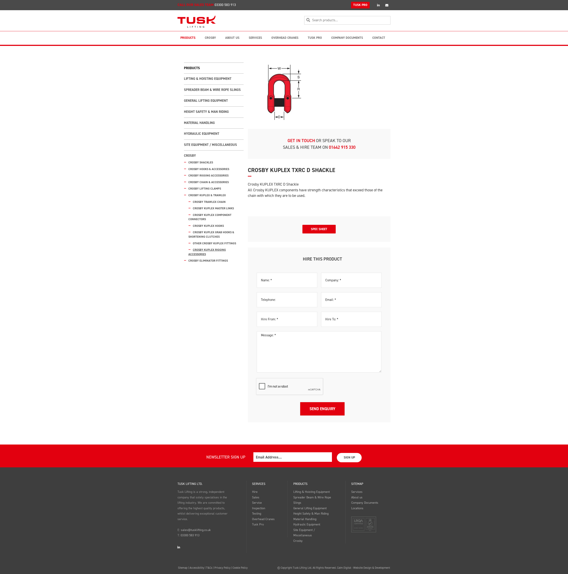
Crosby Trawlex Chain (209, 202)
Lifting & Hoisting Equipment (207, 78)
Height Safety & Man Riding (206, 112)
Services (255, 38)
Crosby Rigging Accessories (208, 175)
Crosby (210, 38)
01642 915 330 (342, 147)
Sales (255, 497)
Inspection (258, 508)
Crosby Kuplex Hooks (208, 226)
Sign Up (349, 457)
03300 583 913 (225, 4)
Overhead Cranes (284, 38)
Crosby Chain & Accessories (208, 182)
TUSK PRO (360, 5)
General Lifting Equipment (206, 100)
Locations (357, 508)
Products (187, 38)
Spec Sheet (319, 229)
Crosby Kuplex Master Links (213, 208)
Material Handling (199, 123)
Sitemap (357, 484)
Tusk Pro (315, 38)
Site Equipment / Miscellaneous (210, 145)
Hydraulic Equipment (201, 133)
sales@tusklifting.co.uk (196, 530)
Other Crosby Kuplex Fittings (214, 243)
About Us (232, 38)
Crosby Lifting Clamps (204, 188)
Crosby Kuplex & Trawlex (207, 195)
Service (257, 503)
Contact (378, 38)
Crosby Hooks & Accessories (208, 169)
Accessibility (196, 568)
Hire (255, 492)
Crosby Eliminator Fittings (208, 261)
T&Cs (209, 568)
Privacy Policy (222, 568)
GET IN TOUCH (301, 140)
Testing (256, 513)
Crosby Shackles (200, 162)
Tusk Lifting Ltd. (190, 484)
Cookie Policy (240, 568)
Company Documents (347, 38)
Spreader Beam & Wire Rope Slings (212, 90)
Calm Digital (344, 568)
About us (357, 497)
